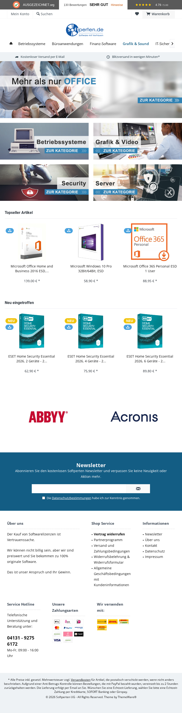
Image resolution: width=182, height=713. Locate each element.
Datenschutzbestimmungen (71, 498)
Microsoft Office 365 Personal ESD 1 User (150, 268)
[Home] (11, 44)
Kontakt (151, 545)
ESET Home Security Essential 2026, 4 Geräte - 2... (91, 358)
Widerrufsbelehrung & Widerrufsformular (112, 559)
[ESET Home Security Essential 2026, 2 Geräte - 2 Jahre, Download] (32, 332)
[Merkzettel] (137, 14)
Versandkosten (81, 680)
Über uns (152, 540)
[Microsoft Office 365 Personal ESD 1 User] (150, 242)
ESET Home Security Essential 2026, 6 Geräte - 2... (150, 358)
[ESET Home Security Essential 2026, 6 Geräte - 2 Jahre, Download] (150, 332)
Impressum (154, 556)
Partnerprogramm (108, 540)
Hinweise (117, 4)
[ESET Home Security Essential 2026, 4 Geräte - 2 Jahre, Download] (91, 332)
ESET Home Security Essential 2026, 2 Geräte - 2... (31, 358)
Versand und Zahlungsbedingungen (112, 548)
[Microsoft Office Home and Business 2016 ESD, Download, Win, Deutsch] (32, 242)
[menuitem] (158, 13)
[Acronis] (134, 417)
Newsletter (153, 534)
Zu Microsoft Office (91, 89)
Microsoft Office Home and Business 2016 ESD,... (32, 268)
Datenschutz (155, 551)
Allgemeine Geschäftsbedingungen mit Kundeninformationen (112, 576)
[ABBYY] (47, 417)
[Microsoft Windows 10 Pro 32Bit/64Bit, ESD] (91, 242)
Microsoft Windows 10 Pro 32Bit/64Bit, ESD (91, 268)
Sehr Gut (99, 5)
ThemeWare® (127, 697)
